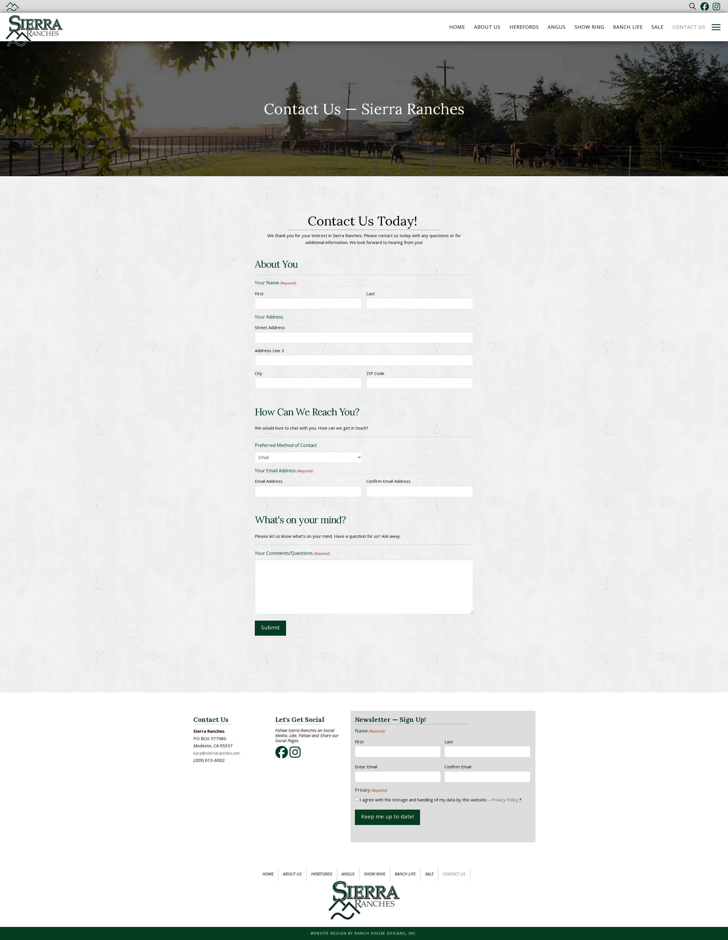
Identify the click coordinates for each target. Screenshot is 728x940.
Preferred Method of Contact (286, 445)
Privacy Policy (504, 800)
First (259, 293)
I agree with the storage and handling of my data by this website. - (441, 800)
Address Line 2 (269, 350)
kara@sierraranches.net (216, 753)
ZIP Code (375, 373)
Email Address (269, 481)
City (258, 373)
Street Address (270, 327)
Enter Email (366, 766)
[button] (692, 6)
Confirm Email (457, 766)
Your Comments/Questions (292, 553)
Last (370, 293)
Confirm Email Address (388, 481)
